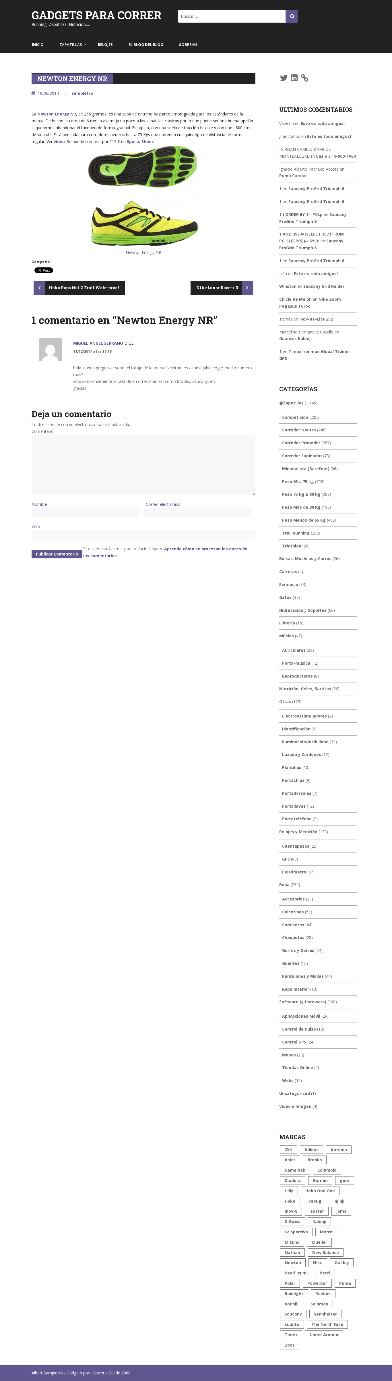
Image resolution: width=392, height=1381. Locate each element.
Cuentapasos (295, 846)
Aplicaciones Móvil (301, 1016)
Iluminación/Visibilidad (305, 741)
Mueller (319, 1242)
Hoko (290, 1201)
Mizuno (292, 1242)
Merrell (327, 1232)
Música (286, 636)
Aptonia (339, 1149)
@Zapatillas (291, 403)
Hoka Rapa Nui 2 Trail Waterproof (83, 287)
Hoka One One (320, 1190)
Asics (290, 1159)
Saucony (293, 1314)
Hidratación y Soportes (303, 610)
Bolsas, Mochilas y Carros (305, 558)
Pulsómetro (294, 872)
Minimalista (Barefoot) (305, 468)
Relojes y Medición (298, 831)
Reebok (323, 1293)
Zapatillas (70, 44)
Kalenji (319, 1221)
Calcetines (293, 912)
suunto (292, 1324)
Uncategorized (294, 1093)
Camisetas (293, 924)
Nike (318, 1262)
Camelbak (295, 1170)
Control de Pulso (299, 1029)
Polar (290, 1283)
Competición (295, 417)
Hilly (289, 1190)
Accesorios (293, 899)
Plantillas (291, 767)
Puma (345, 1283)
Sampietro (82, 93)
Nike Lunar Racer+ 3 (217, 287)
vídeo (59, 141)
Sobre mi (188, 44)
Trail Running (296, 533)
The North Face (327, 1324)
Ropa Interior (295, 989)
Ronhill (291, 1304)
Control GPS (294, 1042)
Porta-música (296, 663)
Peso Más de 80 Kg (301, 507)
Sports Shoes (140, 141)
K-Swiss (292, 1221)
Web (36, 526)
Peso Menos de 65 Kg (304, 520)
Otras (285, 701)
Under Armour (324, 1334)
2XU (288, 1149)
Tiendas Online (297, 1067)
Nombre (39, 504)
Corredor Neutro (299, 430)
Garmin (320, 1180)
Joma (341, 1211)
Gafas (285, 597)
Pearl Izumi (296, 1273)
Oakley (342, 1262)
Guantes (291, 963)
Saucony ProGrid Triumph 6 (316, 188)
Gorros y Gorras (298, 950)
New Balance (325, 1252)
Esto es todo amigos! (323, 123)
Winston (287, 286)
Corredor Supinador (302, 455)
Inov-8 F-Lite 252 (316, 319)
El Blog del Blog (146, 44)
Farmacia (288, 584)
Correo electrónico (163, 504)
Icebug (314, 1201)
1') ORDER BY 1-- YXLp (301, 214)
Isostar (316, 1211)
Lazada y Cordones (301, 754)
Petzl (325, 1273)
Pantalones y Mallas (303, 976)
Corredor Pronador (301, 442)
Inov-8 (291, 1211)
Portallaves (294, 806)
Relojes (105, 44)
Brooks (315, 1159)
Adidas (311, 1149)
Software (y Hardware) (302, 1001)
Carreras (288, 571)
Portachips (293, 780)
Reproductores (297, 676)
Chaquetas (293, 937)
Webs (288, 1080)
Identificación (296, 729)
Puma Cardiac (293, 175)
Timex (291, 1334)
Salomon (319, 1304)
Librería (287, 623)
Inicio (38, 44)
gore (345, 1180)
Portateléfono (297, 818)
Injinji (338, 1201)
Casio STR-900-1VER (336, 156)
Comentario (43, 431)
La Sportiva (296, 1232)
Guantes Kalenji (295, 338)
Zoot (289, 1345)
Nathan (292, 1252)
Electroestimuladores (304, 716)
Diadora (293, 1180)
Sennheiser (325, 1314)
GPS (286, 859)
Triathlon (291, 546)
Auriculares (294, 650)
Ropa (284, 884)
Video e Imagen (295, 1106)
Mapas (289, 1055)
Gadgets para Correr (96, 15)
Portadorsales (296, 793)
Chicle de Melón (295, 299)
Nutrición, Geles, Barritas (305, 688)
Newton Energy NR (56, 114)
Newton (293, 1262)
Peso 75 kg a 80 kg (301, 494)
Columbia (327, 1170)
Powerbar (317, 1283)
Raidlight (294, 1293)
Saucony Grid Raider (323, 286)
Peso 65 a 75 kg (298, 481)
